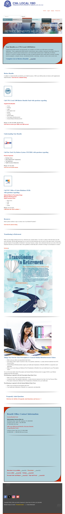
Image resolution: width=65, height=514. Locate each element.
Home (44, 10)
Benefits (15, 19)
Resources (57, 10)
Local (4, 19)
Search (23, 16)
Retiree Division (27, 19)
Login (48, 10)
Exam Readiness (46, 19)
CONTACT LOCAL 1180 (56, 20)
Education (35, 19)
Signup (52, 10)
